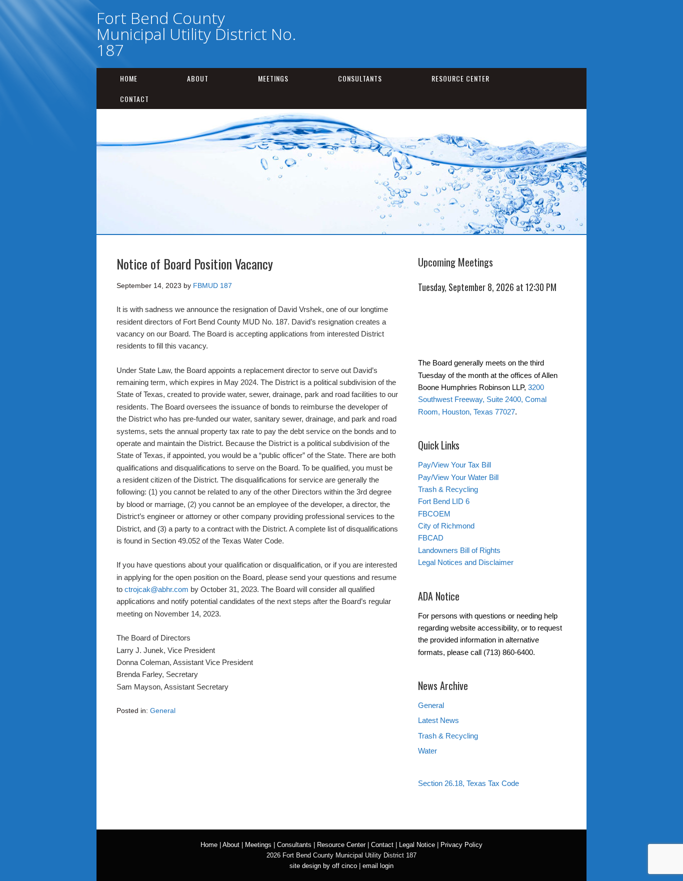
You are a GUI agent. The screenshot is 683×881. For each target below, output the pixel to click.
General (163, 710)
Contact (134, 99)
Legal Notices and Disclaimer (466, 562)
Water (427, 750)
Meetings (273, 78)
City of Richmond (446, 526)
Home (129, 78)
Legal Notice (417, 844)
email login (378, 866)
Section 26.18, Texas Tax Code (468, 783)
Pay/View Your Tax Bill (454, 464)
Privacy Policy (461, 844)
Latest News (438, 720)
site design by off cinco (323, 866)
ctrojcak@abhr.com (156, 589)
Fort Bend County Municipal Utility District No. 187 (196, 33)
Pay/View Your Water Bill (458, 477)
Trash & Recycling (448, 489)
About (197, 78)
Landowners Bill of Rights (459, 550)
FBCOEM (434, 514)
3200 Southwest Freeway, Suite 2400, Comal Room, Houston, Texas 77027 (482, 399)
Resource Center (461, 78)
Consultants (360, 78)
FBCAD (431, 538)
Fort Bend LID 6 (444, 501)
